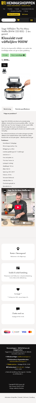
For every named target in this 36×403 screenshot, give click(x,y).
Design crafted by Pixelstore (17, 388)
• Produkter (9, 9)
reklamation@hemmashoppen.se (18, 361)
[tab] (7, 109)
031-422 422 (20, 367)
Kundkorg (32, 397)
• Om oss (25, 11)
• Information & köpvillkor (15, 11)
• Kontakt (16, 9)
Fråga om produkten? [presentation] (10, 113)
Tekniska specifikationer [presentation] (22, 109)
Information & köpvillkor (11, 397)
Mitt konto (25, 14)
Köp (4, 65)
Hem (4, 9)
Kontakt (20, 397)
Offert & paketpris (13, 14)
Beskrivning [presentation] (7, 109)
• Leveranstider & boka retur (27, 9)
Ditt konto (25, 397)
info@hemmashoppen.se (24, 356)
